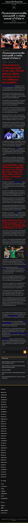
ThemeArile (14, 520)
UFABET (2, 484)
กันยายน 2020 (3, 476)
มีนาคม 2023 (3, 409)
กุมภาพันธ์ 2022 (4, 440)
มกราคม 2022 (3, 443)
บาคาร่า (2, 496)
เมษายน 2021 (3, 464)
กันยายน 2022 (3, 423)
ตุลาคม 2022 (3, 421)
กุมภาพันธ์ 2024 (4, 399)
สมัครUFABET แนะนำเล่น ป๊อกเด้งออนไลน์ (18, 333)
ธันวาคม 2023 (3, 404)
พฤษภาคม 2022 (4, 433)
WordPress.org (4, 512)
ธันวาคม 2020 (3, 474)
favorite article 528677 (6, 370)
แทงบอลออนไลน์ (5, 50)
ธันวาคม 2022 (3, 416)
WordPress (15, 519)
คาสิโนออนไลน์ (4, 493)
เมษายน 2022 (3, 435)
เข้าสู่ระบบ (3, 505)
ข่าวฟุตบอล (3, 491)
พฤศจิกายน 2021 (4, 447)
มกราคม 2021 (3, 472)
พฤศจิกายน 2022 (4, 419)
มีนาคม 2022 (3, 438)
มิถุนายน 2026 (3, 397)
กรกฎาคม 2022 (4, 428)
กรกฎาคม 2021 (4, 457)
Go (24, 352)
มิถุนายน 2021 (3, 459)
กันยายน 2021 (3, 452)
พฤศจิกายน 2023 (4, 407)
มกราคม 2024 (3, 402)
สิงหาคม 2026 (3, 392)
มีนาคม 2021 (3, 467)
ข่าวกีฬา (2, 488)
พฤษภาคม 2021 (4, 462)
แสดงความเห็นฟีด (4, 510)
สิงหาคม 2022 (3, 426)
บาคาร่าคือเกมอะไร (5, 339)
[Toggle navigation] (14, 7)
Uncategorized (4, 486)
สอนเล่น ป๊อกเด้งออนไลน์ (14, 2)
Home (14, 21)
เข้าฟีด (2, 508)
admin (4, 62)
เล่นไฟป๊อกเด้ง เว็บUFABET (13, 315)
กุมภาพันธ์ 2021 (4, 469)
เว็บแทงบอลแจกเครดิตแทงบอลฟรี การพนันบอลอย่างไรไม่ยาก (15, 22)
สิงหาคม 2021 (3, 455)
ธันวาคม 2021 (3, 445)
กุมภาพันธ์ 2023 (4, 411)
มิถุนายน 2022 (3, 431)
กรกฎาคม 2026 (4, 394)
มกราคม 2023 (3, 414)
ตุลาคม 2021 (3, 450)
